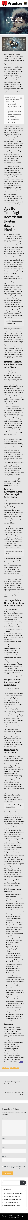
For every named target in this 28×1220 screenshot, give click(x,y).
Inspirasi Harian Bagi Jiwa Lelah (12, 1196)
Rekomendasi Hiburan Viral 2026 (12, 1199)
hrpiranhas (7, 1061)
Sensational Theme (14, 1217)
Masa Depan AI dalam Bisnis (14, 118)
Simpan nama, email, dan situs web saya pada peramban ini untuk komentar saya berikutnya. (15, 1167)
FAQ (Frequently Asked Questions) (15, 120)
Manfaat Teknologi (9, 1027)
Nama (3, 1138)
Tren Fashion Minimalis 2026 (11, 1202)
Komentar (4, 1119)
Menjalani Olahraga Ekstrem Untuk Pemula (13, 1083)
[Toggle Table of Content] (20, 97)
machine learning (8, 635)
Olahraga (21, 1061)
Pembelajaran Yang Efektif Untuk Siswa (14, 1093)
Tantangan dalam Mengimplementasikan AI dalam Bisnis (14, 111)
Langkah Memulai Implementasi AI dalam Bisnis (14, 115)
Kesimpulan (13, 122)
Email (3, 1147)
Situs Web (4, 1156)
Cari (23, 1182)
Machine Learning (14, 1067)
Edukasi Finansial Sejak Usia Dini (12, 1205)
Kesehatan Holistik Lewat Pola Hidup (13, 1193)
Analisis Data (5, 1067)
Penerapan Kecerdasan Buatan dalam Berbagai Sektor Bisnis (14, 107)
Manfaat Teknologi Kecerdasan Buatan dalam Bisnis (14, 103)
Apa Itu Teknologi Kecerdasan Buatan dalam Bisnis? (12, 100)
